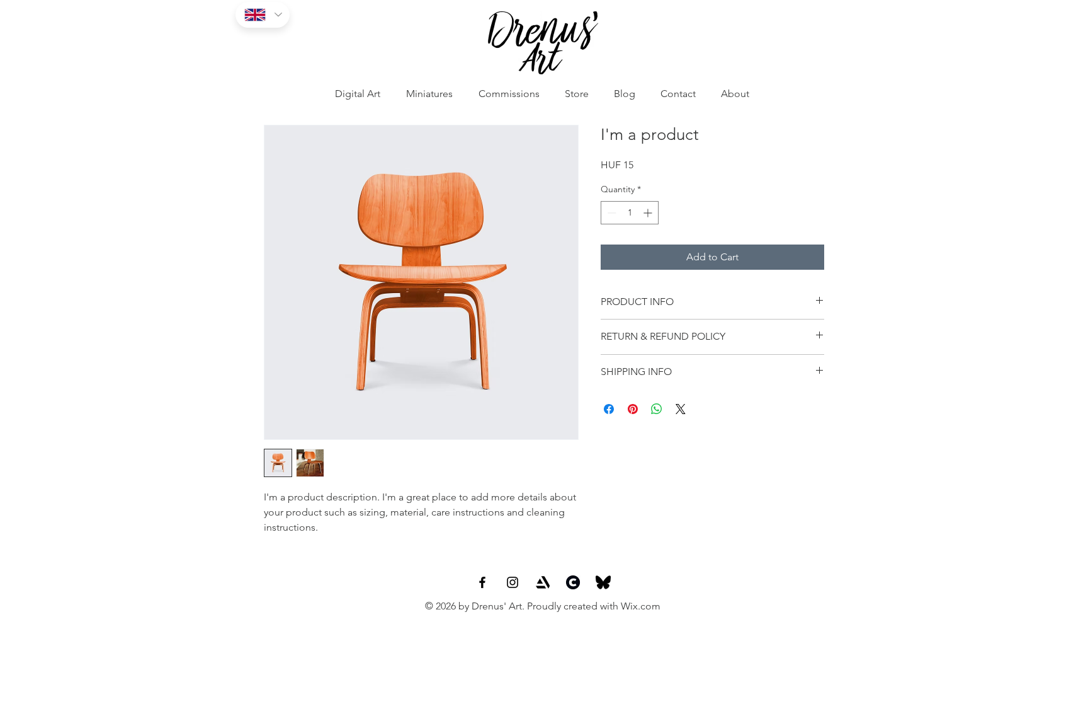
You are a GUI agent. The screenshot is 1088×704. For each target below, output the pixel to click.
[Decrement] (610, 213)
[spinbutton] (629, 213)
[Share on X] (680, 409)
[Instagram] (512, 582)
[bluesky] (603, 582)
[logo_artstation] (542, 582)
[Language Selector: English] (262, 15)
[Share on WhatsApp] (656, 409)
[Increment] (649, 213)
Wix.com (640, 606)
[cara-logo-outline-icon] (573, 582)
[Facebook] (482, 582)
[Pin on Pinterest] (632, 409)
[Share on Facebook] (608, 409)
